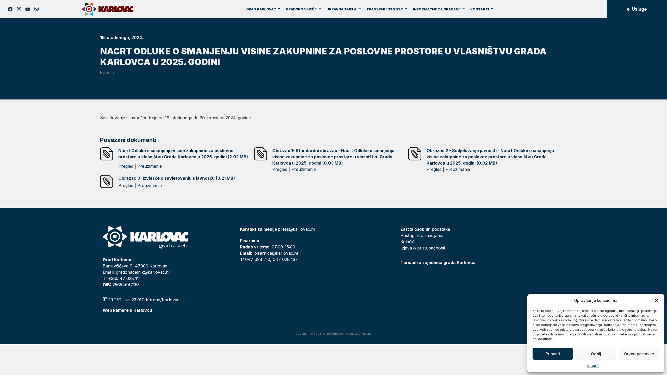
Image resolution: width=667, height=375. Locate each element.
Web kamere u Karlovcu (127, 310)
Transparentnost (384, 9)
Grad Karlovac (261, 9)
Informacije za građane (436, 9)
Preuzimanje (149, 166)
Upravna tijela (341, 9)
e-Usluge (637, 9)
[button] (656, 300)
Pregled (125, 166)
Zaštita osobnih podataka (425, 229)
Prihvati (553, 353)
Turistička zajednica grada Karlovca (437, 262)
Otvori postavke (639, 353)
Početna (107, 72)
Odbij (596, 353)
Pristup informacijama (421, 235)
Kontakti (479, 9)
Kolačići (593, 366)
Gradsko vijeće (301, 9)
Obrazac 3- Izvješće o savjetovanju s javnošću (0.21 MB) (176, 178)
